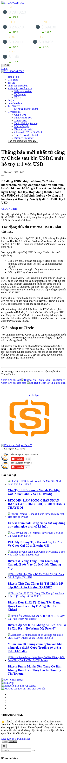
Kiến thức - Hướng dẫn (20, 88)
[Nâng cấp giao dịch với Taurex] (18, 685)
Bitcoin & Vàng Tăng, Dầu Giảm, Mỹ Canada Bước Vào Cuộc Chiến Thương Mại (34, 564)
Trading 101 (20, 120)
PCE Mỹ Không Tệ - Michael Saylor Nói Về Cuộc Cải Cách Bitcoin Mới (35, 543)
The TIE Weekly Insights (27, 135)
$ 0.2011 (16, 42)
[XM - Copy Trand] (12, 679)
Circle (15, 208)
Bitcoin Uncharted (23, 129)
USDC (5, 208)
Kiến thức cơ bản (23, 91)
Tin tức (11, 82)
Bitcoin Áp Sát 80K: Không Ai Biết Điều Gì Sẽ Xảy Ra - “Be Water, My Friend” (37, 626)
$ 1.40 (14, 57)
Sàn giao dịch (15, 103)
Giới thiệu (13, 79)
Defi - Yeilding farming (26, 123)
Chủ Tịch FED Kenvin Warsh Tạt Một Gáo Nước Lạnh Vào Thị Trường (34, 492)
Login (4, 68)
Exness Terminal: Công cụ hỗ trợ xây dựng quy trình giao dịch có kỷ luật (36, 524)
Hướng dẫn (20, 94)
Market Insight (21, 126)
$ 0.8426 (46, 42)
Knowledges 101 (23, 117)
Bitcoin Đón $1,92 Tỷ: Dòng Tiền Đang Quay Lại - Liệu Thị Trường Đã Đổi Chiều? (34, 606)
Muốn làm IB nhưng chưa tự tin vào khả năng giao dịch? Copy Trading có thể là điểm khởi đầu (35, 647)
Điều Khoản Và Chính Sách (15, 738)
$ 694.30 (48, 27)
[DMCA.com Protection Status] (9, 742)
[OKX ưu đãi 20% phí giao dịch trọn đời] (23, 688)
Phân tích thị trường (18, 85)
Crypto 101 (20, 114)
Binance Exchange (24, 138)
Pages (11, 100)
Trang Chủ (13, 76)
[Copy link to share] (2, 175)
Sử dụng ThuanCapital (26, 108)
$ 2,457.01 (17, 27)
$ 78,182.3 (17, 12)
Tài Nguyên (14, 106)
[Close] (4, 746)
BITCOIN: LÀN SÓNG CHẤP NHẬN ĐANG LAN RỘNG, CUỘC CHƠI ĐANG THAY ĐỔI (36, 504)
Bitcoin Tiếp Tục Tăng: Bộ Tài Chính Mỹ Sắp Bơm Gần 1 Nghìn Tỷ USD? (36, 585)
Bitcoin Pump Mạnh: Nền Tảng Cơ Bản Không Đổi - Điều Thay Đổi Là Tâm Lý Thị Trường (34, 670)
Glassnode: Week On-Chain (28, 132)
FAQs (17, 97)
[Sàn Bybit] (7, 682)
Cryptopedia (14, 111)
